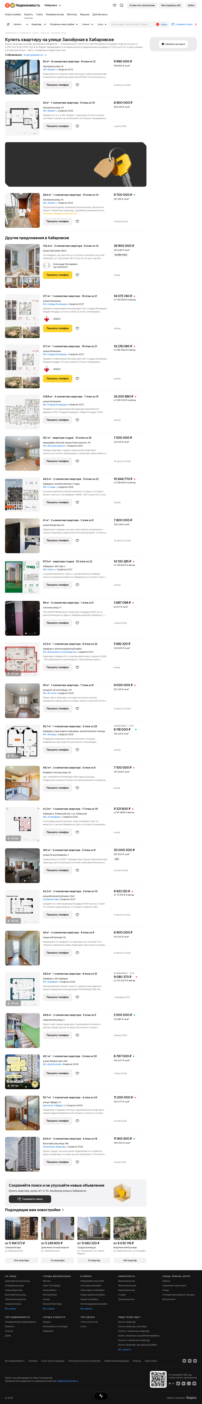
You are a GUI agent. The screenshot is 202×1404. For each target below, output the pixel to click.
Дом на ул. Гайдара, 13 (54, 1105)
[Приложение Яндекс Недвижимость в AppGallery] (189, 1383)
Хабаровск (48, 484)
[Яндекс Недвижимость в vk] (184, 1361)
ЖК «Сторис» (49, 487)
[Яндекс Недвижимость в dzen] (190, 1361)
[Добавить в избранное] (77, 85)
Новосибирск (49, 1290)
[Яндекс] (191, 1397)
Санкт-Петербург (52, 1285)
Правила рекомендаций (116, 1361)
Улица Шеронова (13, 1290)
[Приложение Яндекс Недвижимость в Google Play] (183, 1383)
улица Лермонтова (52, 1061)
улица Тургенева (51, 250)
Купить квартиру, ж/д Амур (132, 1326)
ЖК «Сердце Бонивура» (55, 304)
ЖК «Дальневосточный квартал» (60, 652)
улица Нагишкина (52, 301)
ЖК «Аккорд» (50, 734)
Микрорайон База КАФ (92, 1281)
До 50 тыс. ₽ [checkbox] (39, 169)
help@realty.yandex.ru (67, 1381)
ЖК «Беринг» (49, 69)
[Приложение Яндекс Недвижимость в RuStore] (194, 1383)
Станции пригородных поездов (178, 1294)
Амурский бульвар (52, 937)
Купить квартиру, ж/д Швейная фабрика (138, 1335)
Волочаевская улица (53, 1143)
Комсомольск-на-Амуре (55, 1326)
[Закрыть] (195, 24)
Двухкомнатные (126, 1281)
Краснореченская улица (17, 1281)
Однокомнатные (126, 1290)
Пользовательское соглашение (84, 1361)
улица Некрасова (51, 525)
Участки (9, 1331)
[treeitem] (14, 14)
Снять (83, 1326)
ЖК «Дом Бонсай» (52, 1064)
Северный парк (51, 899)
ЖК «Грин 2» (49, 569)
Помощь (137, 1361)
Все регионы (168, 1299)
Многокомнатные (127, 1285)
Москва (46, 1281)
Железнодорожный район (93, 1304)
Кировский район (89, 1299)
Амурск (47, 1322)
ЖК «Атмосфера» (52, 817)
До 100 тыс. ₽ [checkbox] (20, 178)
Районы (166, 1281)
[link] (191, 5)
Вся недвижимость (15, 1361)
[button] (121, 5)
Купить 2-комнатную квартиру (134, 1340)
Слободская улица (14, 1285)
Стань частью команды (53, 1361)
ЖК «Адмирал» (50, 981)
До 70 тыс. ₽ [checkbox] (60, 169)
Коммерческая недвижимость (20, 1322)
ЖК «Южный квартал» (54, 446)
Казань (46, 1299)
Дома (8, 1335)
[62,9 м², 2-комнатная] (24, 1154)
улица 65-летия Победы (55, 690)
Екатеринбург (50, 1294)
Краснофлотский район (92, 1290)
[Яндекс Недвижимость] (22, 5)
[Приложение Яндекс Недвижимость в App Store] (178, 1383)
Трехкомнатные (126, 1299)
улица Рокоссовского (76, 442)
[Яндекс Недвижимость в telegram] (195, 1361)
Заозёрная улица (51, 66)
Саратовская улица (52, 1020)
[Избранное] (114, 5)
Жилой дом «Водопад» (54, 1146)
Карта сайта (151, 1361)
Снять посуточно (89, 1322)
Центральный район (90, 1285)
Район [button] (164, 24)
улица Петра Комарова (54, 855)
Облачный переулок (15, 1299)
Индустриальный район (92, 1294)
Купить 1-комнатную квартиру (134, 1331)
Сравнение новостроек (174, 1285)
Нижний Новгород (52, 1304)
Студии (122, 1294)
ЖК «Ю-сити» (50, 693)
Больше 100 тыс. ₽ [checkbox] (45, 178)
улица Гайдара (50, 1102)
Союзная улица (50, 607)
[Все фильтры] (8, 24)
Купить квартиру (127, 1322)
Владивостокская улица (55, 772)
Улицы (165, 1290)
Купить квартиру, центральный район (137, 1344)
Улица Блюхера (13, 1304)
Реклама (32, 1361)
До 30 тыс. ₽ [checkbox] (19, 169)
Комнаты (9, 1326)
